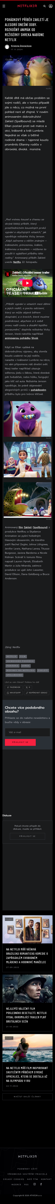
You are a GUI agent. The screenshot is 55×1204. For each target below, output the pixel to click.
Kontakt (46, 1179)
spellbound (14, 675)
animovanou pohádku (18, 338)
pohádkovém (38, 390)
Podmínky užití (28, 1169)
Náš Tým (32, 1179)
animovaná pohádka (20, 661)
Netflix (17, 262)
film (21, 527)
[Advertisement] (27, 185)
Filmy (9, 59)
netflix (11, 656)
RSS (26, 1184)
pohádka (12, 665)
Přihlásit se (20, 742)
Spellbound (40, 527)
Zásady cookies (13, 1179)
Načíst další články (27, 1096)
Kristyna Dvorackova (21, 45)
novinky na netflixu (20, 670)
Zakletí (28, 527)
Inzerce (16, 1184)
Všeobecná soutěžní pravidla (27, 1174)
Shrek (34, 338)
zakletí (43, 670)
